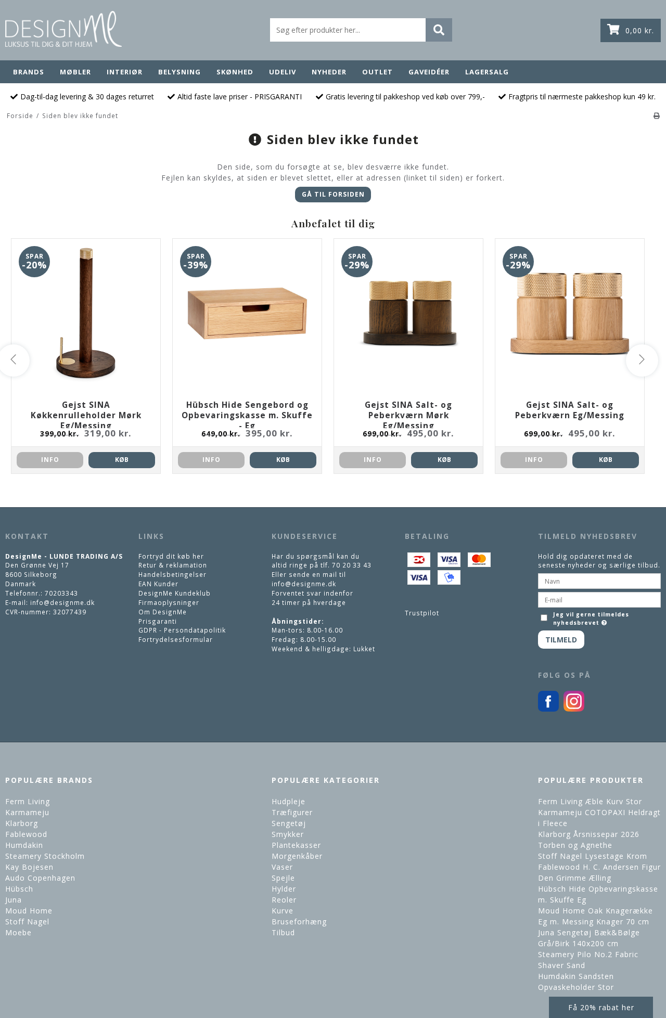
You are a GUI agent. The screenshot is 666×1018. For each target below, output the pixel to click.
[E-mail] (599, 599)
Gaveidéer (429, 71)
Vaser (282, 867)
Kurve (282, 911)
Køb (122, 459)
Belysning (179, 71)
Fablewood (26, 834)
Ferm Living (27, 801)
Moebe (18, 932)
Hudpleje (288, 801)
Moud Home (29, 911)
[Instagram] (573, 709)
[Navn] (599, 580)
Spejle (283, 878)
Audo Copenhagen (40, 878)
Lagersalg (487, 71)
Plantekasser (296, 845)
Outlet (377, 71)
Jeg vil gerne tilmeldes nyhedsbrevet (590, 618)
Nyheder (329, 71)
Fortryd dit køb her (171, 556)
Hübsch (19, 889)
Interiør (125, 71)
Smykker (288, 834)
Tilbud (283, 932)
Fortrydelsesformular (175, 639)
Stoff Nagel (27, 921)
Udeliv (282, 71)
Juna (13, 900)
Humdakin (24, 845)
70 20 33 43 (352, 565)
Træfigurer (292, 812)
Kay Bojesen (29, 867)
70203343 (61, 593)
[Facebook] (548, 709)
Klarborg (21, 823)
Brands (28, 71)
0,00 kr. (639, 30)
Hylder (284, 889)
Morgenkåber (297, 856)
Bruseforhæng (299, 921)
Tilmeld (561, 640)
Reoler (284, 900)
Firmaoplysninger (168, 602)
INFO (50, 459)
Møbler (75, 71)
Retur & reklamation (172, 565)
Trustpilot (422, 613)
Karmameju (27, 812)
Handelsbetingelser (172, 574)
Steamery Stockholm (45, 856)
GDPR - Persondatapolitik (182, 630)
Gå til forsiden (333, 194)
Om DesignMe (162, 612)
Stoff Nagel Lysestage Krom (592, 856)
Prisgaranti (157, 621)
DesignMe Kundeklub (174, 593)
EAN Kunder (158, 583)
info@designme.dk (62, 602)
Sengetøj (289, 823)
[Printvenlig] (657, 115)
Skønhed (234, 71)
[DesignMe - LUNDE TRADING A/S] (63, 29)
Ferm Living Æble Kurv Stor (590, 801)
